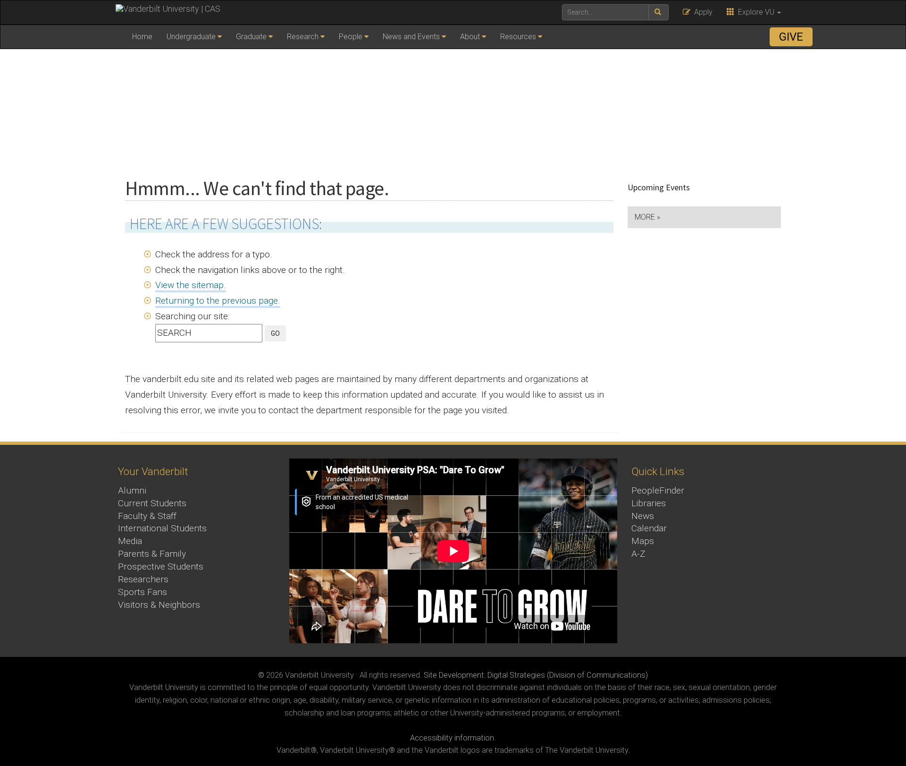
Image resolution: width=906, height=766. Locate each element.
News (642, 516)
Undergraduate (191, 36)
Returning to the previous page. (217, 300)
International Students (162, 528)
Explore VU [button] (755, 12)
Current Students (152, 503)
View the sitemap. (190, 285)
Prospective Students (160, 566)
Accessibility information (452, 737)
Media (130, 541)
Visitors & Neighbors (159, 604)
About (470, 36)
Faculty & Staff (147, 516)
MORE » (647, 217)
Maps (642, 541)
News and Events (411, 36)
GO (275, 333)
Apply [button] (701, 12)
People (350, 36)
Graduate (251, 36)
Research (303, 36)
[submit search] (658, 12)
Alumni (132, 490)
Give (791, 36)
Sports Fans (142, 592)
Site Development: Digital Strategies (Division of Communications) (536, 675)
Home (142, 36)
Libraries (648, 503)
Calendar (649, 528)
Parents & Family (152, 553)
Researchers (143, 579)
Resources (518, 36)
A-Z (638, 553)
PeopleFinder (657, 490)
